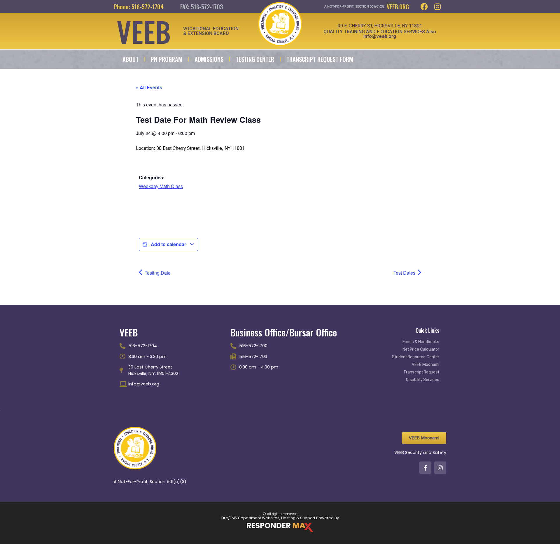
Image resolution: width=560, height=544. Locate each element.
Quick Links (427, 330)
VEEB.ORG (398, 6)
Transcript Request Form (319, 59)
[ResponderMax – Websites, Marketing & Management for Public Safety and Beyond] (280, 527)
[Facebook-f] (425, 467)
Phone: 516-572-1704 (139, 6)
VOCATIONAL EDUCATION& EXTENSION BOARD (211, 31)
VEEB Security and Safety (420, 452)
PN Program (166, 59)
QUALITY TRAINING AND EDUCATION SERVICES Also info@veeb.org (379, 34)
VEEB (144, 31)
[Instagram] (437, 6)
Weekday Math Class (161, 186)
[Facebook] (424, 6)
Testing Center (255, 59)
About (131, 59)
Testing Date (157, 272)
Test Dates (404, 272)
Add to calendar (168, 244)
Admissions (209, 59)
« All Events (149, 87)
